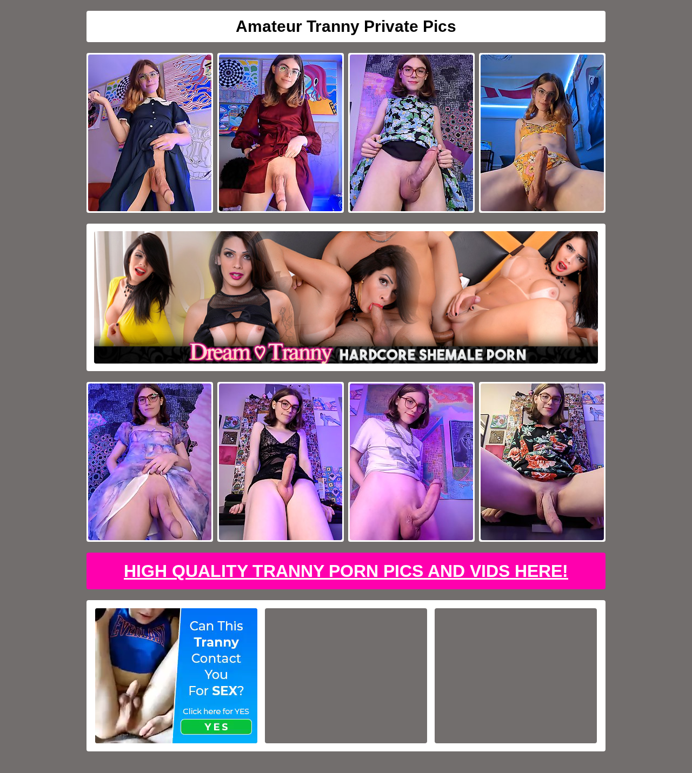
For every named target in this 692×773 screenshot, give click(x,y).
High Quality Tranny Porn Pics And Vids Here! (346, 571)
